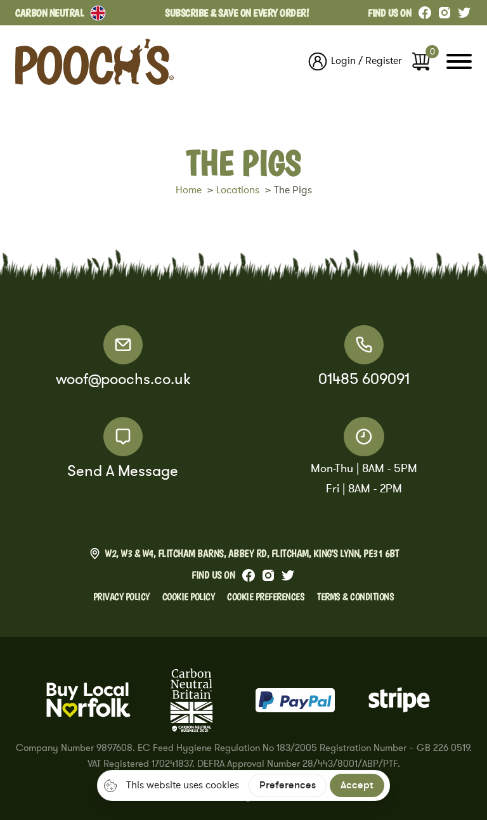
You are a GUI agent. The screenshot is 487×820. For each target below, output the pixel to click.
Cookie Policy (188, 596)
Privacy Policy (121, 596)
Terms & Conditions (355, 596)
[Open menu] (459, 61)
